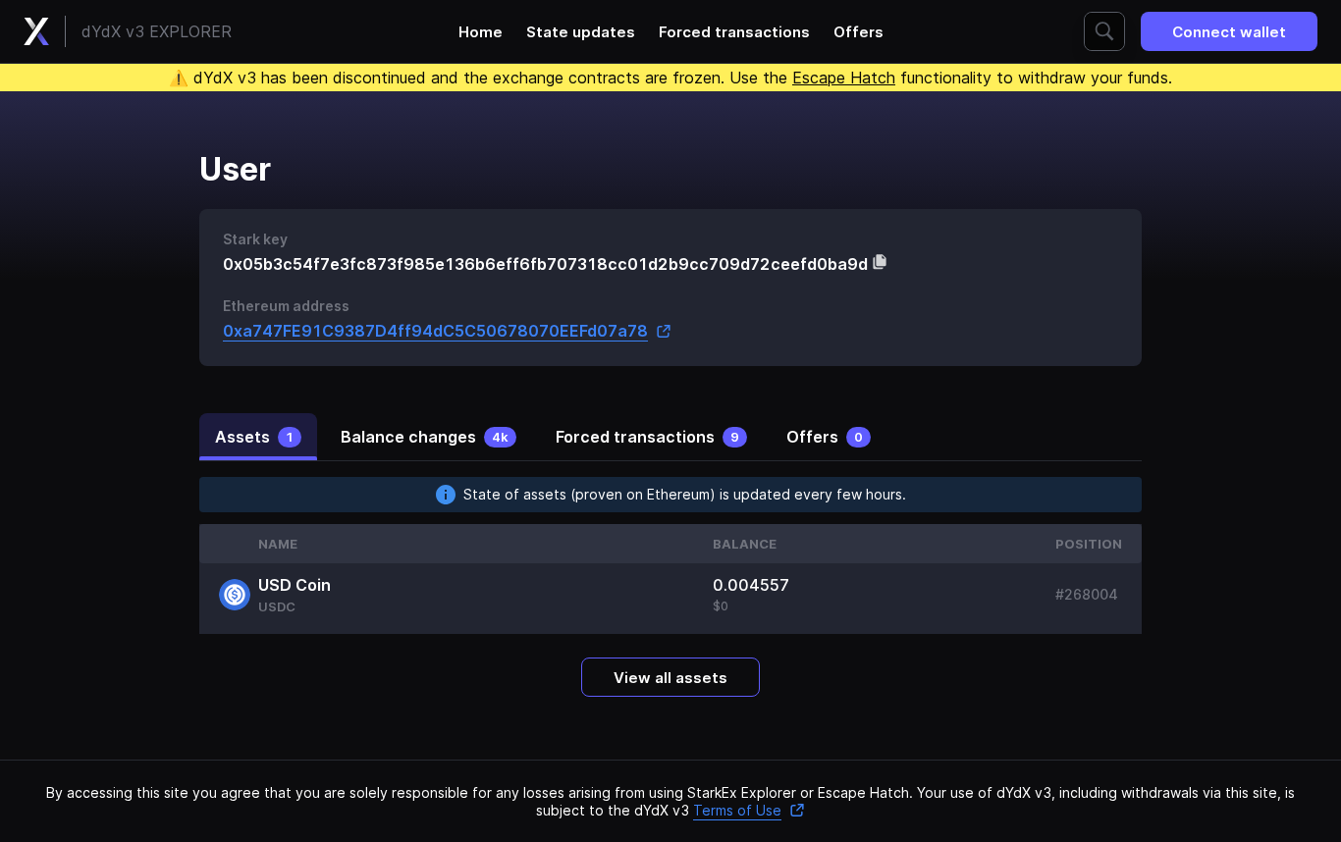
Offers (858, 32)
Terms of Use (737, 810)
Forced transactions (734, 32)
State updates (580, 32)
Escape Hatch (843, 77)
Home (480, 32)
